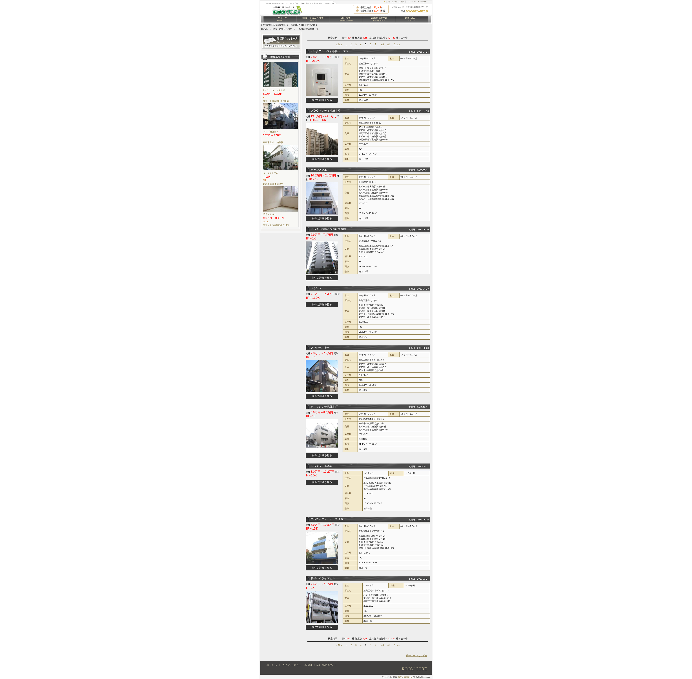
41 (388, 44)
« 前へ (339, 44)
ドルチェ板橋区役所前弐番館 (328, 228)
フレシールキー (320, 347)
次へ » (397, 44)
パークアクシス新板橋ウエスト (330, 51)
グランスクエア (320, 169)
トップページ (280, 19)
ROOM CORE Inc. (405, 677)
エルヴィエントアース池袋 (327, 519)
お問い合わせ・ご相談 (395, 2)
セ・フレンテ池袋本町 (324, 406)
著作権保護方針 (379, 19)
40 (382, 44)
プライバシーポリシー (418, 2)
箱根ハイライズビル (323, 578)
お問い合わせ (412, 19)
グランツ (316, 288)
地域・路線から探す (312, 19)
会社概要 (346, 19)
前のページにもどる (416, 655)
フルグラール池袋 (321, 465)
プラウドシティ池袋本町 (325, 110)
